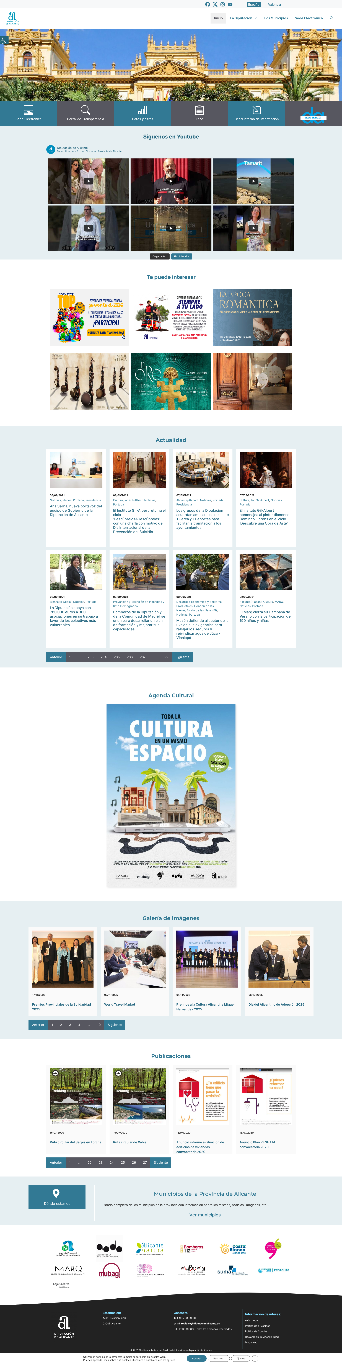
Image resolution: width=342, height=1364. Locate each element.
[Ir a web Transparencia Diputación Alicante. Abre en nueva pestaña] (85, 113)
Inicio (218, 18)
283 (91, 657)
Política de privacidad (257, 1325)
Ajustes (241, 1358)
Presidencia (93, 500)
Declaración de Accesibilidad (262, 1336)
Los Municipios (276, 18)
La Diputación (241, 18)
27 (145, 1162)
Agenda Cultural (171, 695)
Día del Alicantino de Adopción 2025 (276, 1004)
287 (143, 657)
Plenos (67, 500)
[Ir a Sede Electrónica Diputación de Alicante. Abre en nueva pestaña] (28, 113)
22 (90, 1162)
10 (99, 1025)
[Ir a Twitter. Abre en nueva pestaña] (215, 4)
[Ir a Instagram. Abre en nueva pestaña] (222, 4)
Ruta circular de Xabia (129, 1142)
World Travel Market (119, 1004)
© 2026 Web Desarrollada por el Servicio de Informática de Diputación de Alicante (171, 1350)
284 (104, 657)
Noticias (55, 500)
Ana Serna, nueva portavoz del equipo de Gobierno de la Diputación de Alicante (76, 510)
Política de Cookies (256, 1331)
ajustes (171, 1360)
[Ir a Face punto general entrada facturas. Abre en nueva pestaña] (199, 113)
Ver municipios (205, 1214)
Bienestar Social (60, 601)
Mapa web (251, 1342)
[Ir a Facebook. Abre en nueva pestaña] (207, 4)
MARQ (279, 601)
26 (134, 1162)
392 (165, 657)
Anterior (56, 657)
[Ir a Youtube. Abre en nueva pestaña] (230, 4)
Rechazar (218, 1358)
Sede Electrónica (309, 18)
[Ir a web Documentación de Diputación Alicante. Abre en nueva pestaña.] (142, 113)
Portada (78, 500)
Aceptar (196, 1358)
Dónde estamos (57, 1203)
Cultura (118, 500)
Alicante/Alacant (187, 500)
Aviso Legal (251, 1320)
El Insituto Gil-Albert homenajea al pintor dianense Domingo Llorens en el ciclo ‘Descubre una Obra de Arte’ (264, 516)
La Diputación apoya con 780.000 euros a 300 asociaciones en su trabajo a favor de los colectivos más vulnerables (74, 616)
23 (101, 1162)
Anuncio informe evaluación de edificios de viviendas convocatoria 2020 (200, 1147)
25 (123, 1162)
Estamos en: (112, 1313)
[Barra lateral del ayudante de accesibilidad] (4, 40)
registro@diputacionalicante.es (200, 1323)
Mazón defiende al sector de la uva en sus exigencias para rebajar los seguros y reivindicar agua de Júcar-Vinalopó (202, 629)
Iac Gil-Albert (134, 500)
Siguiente (182, 657)
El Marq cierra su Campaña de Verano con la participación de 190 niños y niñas (265, 616)
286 (130, 657)
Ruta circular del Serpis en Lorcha (75, 1142)
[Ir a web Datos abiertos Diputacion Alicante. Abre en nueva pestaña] (313, 113)
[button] (331, 18)
